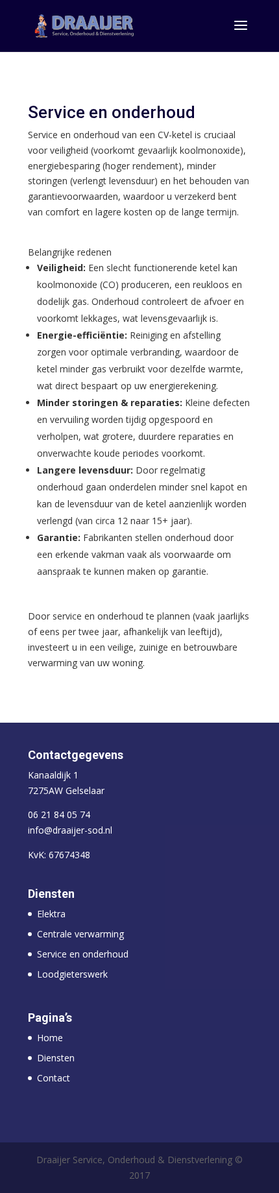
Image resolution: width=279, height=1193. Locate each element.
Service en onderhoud (82, 954)
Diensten (56, 1058)
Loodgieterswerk (72, 974)
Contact (53, 1078)
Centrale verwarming (80, 934)
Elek (45, 914)
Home (50, 1037)
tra (60, 914)
